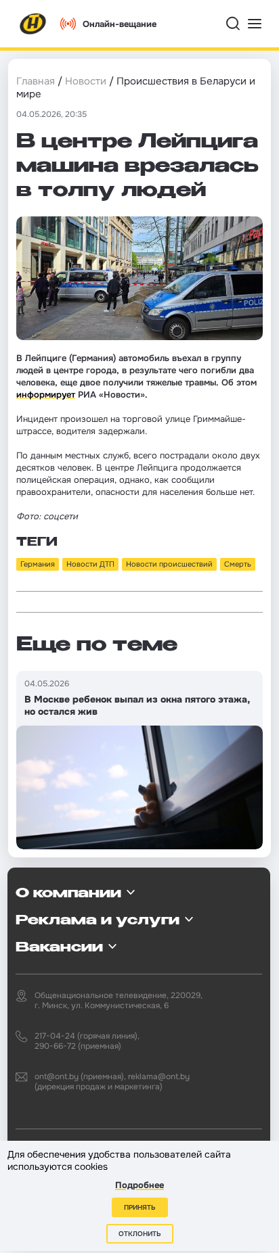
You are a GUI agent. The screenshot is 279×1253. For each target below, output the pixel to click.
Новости (85, 81)
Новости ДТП (90, 564)
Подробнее (139, 1185)
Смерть (237, 564)
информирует (45, 394)
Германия (37, 564)
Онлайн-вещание (119, 24)
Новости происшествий (169, 564)
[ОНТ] (33, 23)
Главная (35, 81)
